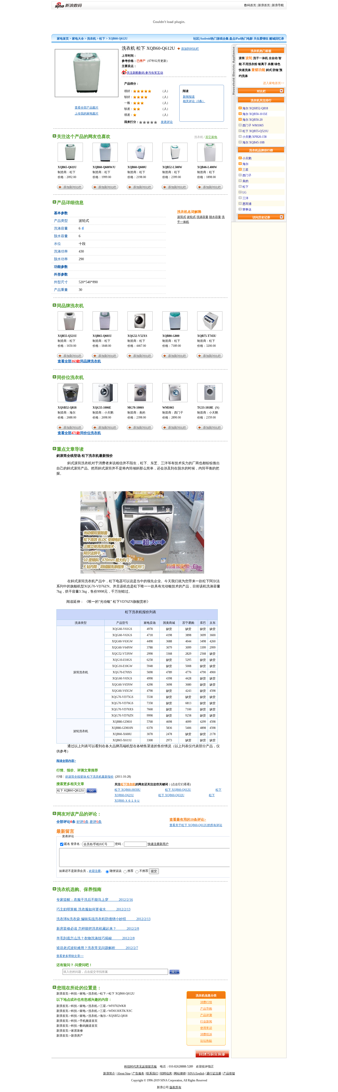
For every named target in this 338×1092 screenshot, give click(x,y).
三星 (103, 1006)
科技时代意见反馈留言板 (140, 1066)
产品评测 (206, 1015)
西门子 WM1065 (253, 125)
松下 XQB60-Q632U (171, 795)
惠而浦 (246, 204)
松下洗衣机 (128, 784)
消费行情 (206, 1002)
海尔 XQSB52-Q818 (255, 108)
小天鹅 (108, 412)
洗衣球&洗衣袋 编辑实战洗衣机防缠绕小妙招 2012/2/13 (103, 919)
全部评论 (63, 822)
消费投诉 (206, 1034)
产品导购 (206, 1008)
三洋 (245, 198)
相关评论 (194, 101)
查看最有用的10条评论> (187, 819)
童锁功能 (258, 70)
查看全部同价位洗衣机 (79, 433)
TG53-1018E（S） (209, 407)
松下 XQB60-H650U (128, 789)
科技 (74, 993)
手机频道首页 (88, 1020)
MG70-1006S (135, 407)
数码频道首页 (88, 1025)
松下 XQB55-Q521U (255, 131)
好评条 (82, 822)
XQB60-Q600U (137, 167)
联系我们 (152, 1073)
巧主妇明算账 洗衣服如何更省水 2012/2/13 (93, 909)
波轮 (248, 58)
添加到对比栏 (190, 48)
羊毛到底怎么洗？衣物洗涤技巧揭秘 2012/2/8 (95, 938)
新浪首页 (264, 5)
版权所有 (175, 1087)
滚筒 (242, 58)
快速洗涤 (245, 70)
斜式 (269, 70)
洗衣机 (91, 38)
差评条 (96, 822)
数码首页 (250, 5)
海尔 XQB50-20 (252, 119)
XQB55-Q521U (67, 336)
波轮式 (191, 217)
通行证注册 (213, 1073)
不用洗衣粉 (249, 64)
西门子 (178, 412)
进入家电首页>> (273, 83)
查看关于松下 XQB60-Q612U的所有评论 (195, 825)
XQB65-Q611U (67, 167)
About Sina (123, 1073)
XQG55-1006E (102, 407)
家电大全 (78, 38)
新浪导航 (278, 5)
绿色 (277, 64)
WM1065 (168, 407)
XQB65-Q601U (102, 336)
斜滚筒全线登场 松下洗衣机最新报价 (89, 776)
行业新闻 (206, 1021)
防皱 (276, 70)
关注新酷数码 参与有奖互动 (145, 72)
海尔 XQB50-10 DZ (254, 114)
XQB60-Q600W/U (104, 167)
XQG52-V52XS (137, 336)
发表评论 (167, 122)
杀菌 (271, 64)
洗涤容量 (202, 217)
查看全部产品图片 (86, 107)
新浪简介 (109, 1073)
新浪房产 (77, 1035)
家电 (83, 993)
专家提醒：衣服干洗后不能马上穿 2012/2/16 (94, 900)
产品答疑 (229, 1073)
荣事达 (246, 209)
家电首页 (63, 38)
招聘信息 (166, 1073)
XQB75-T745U (206, 336)
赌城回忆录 (276, 38)
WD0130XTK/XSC (120, 1011)
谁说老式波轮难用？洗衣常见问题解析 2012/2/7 (97, 948)
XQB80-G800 (170, 336)
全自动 (273, 58)
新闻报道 (189, 96)
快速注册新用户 (158, 844)
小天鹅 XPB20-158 (254, 137)
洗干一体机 (260, 58)
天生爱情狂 (261, 38)
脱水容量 (215, 217)
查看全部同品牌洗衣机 (79, 361)
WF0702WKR (117, 1006)
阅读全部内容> (66, 761)
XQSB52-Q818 (67, 407)
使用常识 (206, 1028)
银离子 (262, 64)
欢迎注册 (95, 871)
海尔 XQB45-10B (253, 142)
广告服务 (138, 1073)
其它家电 (211, 137)
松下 (102, 38)
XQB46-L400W (207, 167)
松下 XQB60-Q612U (178, 789)
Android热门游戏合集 (214, 38)
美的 (142, 412)
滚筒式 (181, 217)
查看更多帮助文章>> (70, 956)
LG (244, 192)
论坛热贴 (206, 1041)
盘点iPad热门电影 (241, 38)
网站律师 (180, 1073)
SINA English (196, 1073)
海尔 (72, 412)
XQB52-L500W (172, 167)
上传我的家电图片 (86, 113)
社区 (196, 38)
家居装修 (77, 1030)
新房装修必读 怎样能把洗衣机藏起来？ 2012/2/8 (97, 928)
